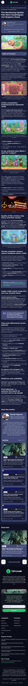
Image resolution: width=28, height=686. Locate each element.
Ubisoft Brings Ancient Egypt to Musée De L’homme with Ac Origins (13, 512)
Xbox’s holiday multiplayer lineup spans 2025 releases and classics (14, 284)
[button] (3, 562)
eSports (3, 628)
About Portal (17, 620)
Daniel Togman (16, 414)
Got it (18, 681)
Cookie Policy (18, 677)
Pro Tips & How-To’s (6, 630)
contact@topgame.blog (7, 662)
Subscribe (14, 610)
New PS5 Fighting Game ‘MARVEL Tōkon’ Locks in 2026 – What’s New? (13, 647)
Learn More (10, 681)
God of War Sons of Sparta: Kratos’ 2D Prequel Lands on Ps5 (13, 495)
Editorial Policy (17, 625)
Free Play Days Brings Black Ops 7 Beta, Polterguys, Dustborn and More (13, 651)
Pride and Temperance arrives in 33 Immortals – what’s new (12, 643)
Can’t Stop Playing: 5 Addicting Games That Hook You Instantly (13, 640)
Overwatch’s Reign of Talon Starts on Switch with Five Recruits (14, 477)
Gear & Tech (4, 623)
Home (2, 7)
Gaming (3, 620)
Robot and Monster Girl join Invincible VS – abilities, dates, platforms (13, 654)
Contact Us (16, 623)
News (7, 7)
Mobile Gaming (4, 625)
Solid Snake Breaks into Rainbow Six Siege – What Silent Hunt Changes (13, 460)
